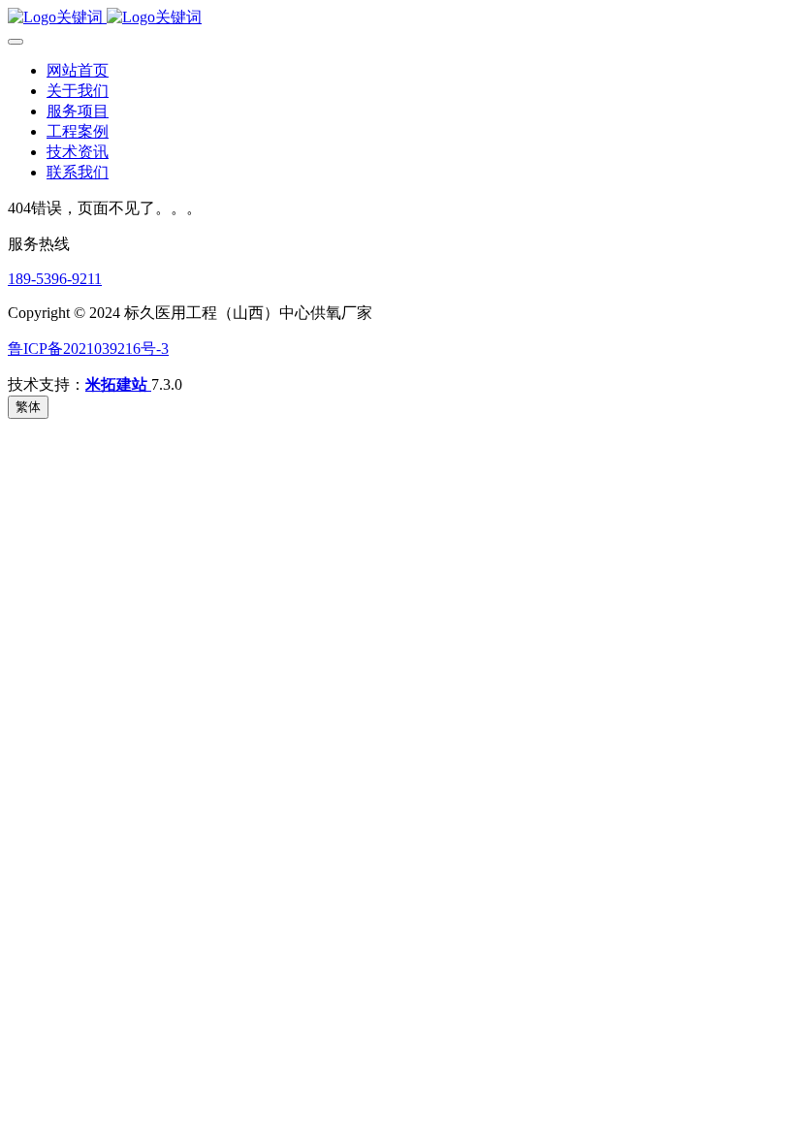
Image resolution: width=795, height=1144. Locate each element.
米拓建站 (118, 384)
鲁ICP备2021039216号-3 (88, 348)
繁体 (28, 406)
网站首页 (78, 70)
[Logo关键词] (397, 18)
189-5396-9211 (55, 278)
